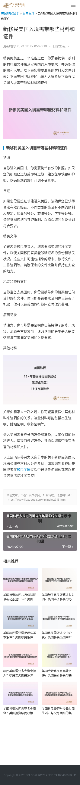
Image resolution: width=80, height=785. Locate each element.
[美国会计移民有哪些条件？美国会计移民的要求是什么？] (59, 655)
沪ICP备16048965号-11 (62, 775)
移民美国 (24, 469)
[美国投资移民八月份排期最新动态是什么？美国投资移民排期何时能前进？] (20, 579)
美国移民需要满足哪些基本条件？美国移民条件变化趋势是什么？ (19, 635)
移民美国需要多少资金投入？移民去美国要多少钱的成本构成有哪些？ (19, 673)
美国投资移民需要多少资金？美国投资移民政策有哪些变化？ (19, 711)
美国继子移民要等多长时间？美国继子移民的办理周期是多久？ (58, 597)
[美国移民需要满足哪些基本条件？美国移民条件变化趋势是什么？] (20, 617)
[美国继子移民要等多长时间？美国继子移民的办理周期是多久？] (59, 579)
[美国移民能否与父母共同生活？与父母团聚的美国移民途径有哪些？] (59, 693)
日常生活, (60, 46)
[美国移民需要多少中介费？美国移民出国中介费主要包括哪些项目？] (59, 617)
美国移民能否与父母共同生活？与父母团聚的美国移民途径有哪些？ (58, 711)
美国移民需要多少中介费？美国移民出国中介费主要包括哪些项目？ (58, 635)
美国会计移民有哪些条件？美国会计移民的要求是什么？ (58, 673)
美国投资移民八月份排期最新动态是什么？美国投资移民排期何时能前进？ (19, 597)
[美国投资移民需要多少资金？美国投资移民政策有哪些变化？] (20, 693)
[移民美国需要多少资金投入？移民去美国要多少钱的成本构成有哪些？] (20, 655)
